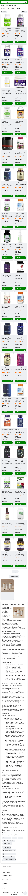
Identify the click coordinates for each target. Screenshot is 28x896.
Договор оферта (6, 872)
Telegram (9, 838)
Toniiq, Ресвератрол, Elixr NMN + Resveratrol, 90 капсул (7, 153)
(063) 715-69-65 (11, 840)
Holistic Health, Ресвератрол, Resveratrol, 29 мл (19, 246)
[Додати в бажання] (11, 42)
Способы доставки (7, 866)
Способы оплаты (6, 869)
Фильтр (25, 11)
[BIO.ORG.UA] (2, 2)
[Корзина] (25, 2)
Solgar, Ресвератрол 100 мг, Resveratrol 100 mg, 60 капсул (7, 369)
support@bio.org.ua (7, 843)
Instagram (14, 838)
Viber (4, 838)
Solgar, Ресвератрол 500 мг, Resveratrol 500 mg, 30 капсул (20, 184)
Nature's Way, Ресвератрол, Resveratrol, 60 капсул (7, 215)
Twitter (4, 840)
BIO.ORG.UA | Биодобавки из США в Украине (14, 892)
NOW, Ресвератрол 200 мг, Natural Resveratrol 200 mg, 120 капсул (7, 431)
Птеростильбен (7, 596)
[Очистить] (22, 2)
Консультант (8, 847)
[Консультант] (25, 893)
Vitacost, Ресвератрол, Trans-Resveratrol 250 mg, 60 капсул (7, 30)
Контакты (4, 883)
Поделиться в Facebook (10, 854)
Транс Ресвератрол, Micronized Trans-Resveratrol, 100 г (6, 400)
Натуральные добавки (11, 5)
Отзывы (4, 888)
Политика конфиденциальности (7, 878)
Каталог (3, 5)
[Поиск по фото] (19, 2)
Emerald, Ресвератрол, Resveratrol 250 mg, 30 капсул (7, 246)
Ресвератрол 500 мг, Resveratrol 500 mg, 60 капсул (20, 369)
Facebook (20, 838)
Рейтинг (4, 11)
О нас (3, 886)
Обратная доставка (7, 875)
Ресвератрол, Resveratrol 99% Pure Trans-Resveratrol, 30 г (20, 92)
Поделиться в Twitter (9, 856)
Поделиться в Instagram (10, 859)
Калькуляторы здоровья (10, 850)
